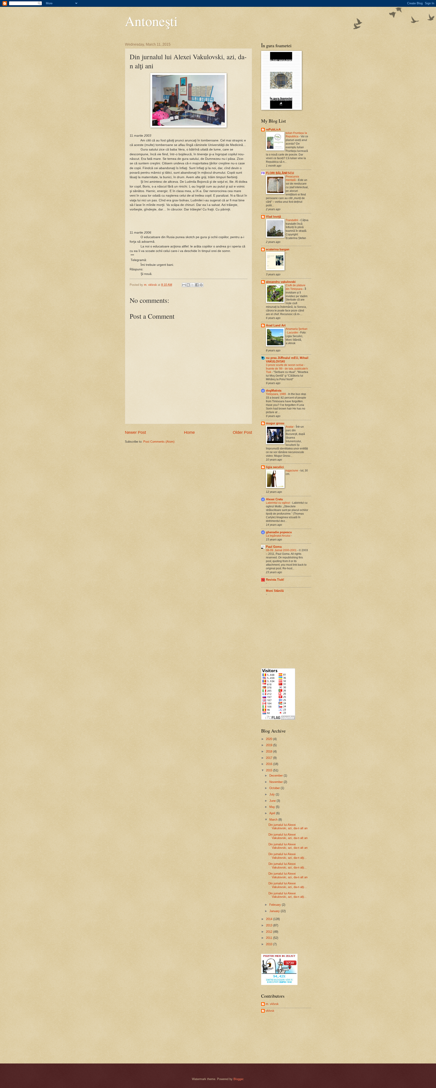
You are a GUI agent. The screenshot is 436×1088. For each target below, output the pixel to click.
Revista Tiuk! (275, 579)
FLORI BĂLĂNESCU (280, 173)
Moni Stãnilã (275, 590)
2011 (269, 938)
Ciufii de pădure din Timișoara (295, 287)
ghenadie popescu (279, 532)
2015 (269, 770)
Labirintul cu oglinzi (278, 502)
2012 (269, 931)
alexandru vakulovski (281, 282)
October (275, 788)
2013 (269, 925)
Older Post (242, 432)
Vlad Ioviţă (273, 216)
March (273, 819)
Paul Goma (274, 546)
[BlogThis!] (188, 285)
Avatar (290, 426)
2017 (269, 758)
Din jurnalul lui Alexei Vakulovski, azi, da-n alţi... (287, 855)
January (275, 911)
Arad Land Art (275, 325)
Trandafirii (292, 220)
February (275, 904)
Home (189, 432)
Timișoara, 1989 (276, 394)
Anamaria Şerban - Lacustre (296, 330)
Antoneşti (151, 21)
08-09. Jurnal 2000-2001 (281, 550)
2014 (269, 919)
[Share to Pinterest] (201, 285)
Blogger (238, 1079)
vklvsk (270, 1010)
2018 (269, 751)
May (272, 807)
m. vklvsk (272, 1004)
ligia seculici (275, 467)
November (276, 782)
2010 (269, 944)
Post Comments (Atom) (158, 441)
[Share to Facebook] (197, 285)
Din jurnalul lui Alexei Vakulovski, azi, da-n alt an (287, 826)
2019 (269, 745)
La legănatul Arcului (278, 535)
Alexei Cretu (274, 499)
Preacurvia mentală (292, 178)
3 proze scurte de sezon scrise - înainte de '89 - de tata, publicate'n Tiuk (287, 368)
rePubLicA (273, 129)
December (276, 775)
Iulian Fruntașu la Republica (296, 134)
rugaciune (292, 470)
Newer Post (135, 432)
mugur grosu (275, 423)
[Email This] (184, 285)
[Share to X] (192, 285)
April (272, 813)
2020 (269, 739)
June (273, 800)
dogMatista (273, 390)
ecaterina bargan (277, 249)
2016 (269, 764)
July (272, 794)
